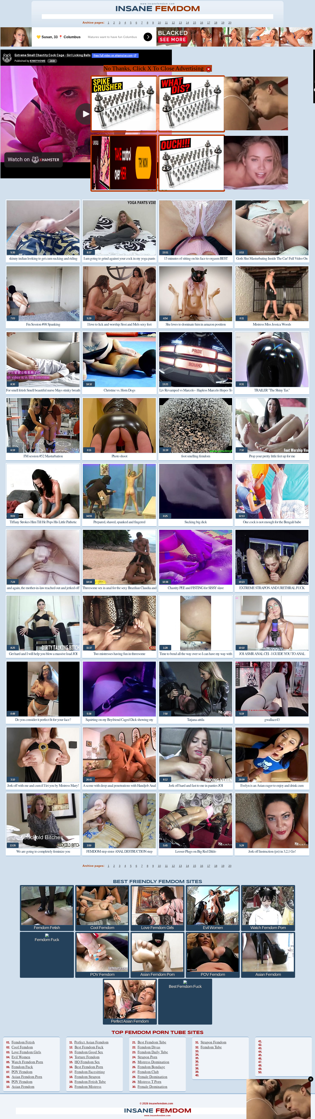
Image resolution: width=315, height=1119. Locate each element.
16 (201, 22)
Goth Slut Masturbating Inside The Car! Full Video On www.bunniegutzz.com (272, 261)
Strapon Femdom (213, 1042)
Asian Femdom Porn (27, 1076)
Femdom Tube (211, 1047)
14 (187, 22)
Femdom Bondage (151, 1066)
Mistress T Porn (149, 1081)
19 (222, 22)
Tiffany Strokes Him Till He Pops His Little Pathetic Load (43, 524)
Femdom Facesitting (90, 1071)
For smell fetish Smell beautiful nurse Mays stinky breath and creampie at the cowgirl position (43, 393)
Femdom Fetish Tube (90, 1081)
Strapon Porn (147, 1056)
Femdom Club (148, 1071)
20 (229, 22)
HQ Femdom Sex (87, 1061)
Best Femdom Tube (152, 1042)
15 (194, 22)
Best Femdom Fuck (89, 1047)
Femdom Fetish (23, 1042)
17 (208, 22)
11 (166, 22)
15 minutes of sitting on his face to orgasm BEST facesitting (196, 261)
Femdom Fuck (22, 1066)
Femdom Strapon (87, 1076)
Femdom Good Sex (89, 1051)
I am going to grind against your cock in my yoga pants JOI (119, 261)
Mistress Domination (153, 1061)
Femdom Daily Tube (153, 1051)
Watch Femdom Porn (27, 1061)
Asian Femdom (23, 1086)
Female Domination (152, 1076)
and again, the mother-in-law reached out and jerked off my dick (43, 590)
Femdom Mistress (88, 1086)
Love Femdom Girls (26, 1051)
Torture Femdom (87, 1056)
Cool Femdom (22, 1047)
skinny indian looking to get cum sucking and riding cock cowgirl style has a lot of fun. (43, 261)
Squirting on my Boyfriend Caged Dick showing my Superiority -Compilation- (119, 722)
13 (180, 22)
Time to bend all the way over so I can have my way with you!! (195, 656)
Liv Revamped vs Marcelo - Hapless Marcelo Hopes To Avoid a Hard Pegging (195, 393)
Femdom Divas (149, 1047)
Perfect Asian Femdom (91, 1042)
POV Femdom (22, 1071)
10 (159, 22)
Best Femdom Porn (89, 1066)
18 (215, 22)
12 (173, 22)
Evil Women (21, 1056)
